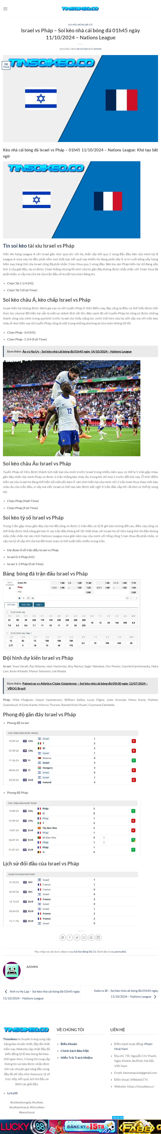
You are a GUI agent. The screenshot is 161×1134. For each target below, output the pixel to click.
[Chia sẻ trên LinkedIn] (98, 937)
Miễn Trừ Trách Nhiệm (76, 1057)
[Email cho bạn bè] (84, 937)
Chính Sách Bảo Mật (75, 1051)
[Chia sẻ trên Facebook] (70, 937)
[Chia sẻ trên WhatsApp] (62, 937)
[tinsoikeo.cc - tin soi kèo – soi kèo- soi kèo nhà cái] (80, 9)
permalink (120, 951)
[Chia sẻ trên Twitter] (77, 937)
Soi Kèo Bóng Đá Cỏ (80, 24)
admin (97, 49)
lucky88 (12, 1093)
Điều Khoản (69, 1044)
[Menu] (5, 9)
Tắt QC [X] (118, 1117)
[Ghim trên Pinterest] (91, 937)
